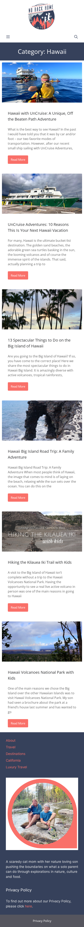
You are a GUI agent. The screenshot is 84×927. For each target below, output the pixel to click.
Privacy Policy (42, 921)
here (28, 906)
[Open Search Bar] (76, 36)
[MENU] (8, 36)
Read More (18, 159)
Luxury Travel (16, 767)
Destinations (15, 754)
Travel (10, 747)
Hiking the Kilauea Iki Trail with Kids (40, 562)
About (10, 740)
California (13, 760)
